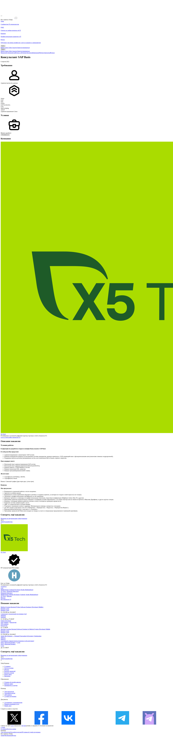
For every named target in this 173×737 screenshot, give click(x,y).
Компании (36, 53)
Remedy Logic (5, 608)
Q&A (5, 735)
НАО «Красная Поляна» (8, 642)
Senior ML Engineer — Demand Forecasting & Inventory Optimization (21, 636)
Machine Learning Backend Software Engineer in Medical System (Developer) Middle (25, 629)
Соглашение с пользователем (13, 702)
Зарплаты (47, 53)
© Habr (3, 727)
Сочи (18, 642)
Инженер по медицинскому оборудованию (14, 518)
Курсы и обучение (20, 53)
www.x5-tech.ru (5, 437)
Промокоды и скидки (10, 685)
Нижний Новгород (13, 591)
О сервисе (7, 666)
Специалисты (11, 53)
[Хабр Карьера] (8, 18)
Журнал (52, 53)
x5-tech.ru (3, 586)
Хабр (2, 735)
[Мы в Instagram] (95, 724)
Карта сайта (8, 674)
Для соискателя (9, 691)
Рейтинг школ (8, 684)
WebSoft (3, 615)
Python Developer (6, 621)
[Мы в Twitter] (14, 724)
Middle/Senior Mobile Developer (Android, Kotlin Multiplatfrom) (19, 594)
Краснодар (13, 622)
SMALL (3, 637)
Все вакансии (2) (15, 437)
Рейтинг (41, 53)
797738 (23, 725)
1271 (12, 725)
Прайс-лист (7, 706)
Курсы (14, 735)
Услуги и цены (8, 668)
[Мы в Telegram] (122, 724)
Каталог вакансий (9, 671)
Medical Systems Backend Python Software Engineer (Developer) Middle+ (22, 607)
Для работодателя (9, 693)
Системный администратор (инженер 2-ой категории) (17, 641)
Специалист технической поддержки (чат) (14, 614)
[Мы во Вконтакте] (68, 724)
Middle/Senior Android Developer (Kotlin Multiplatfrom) (17, 589)
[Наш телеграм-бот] (149, 724)
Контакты (7, 676)
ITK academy (5, 622)
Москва (9, 596)
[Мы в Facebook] (41, 724)
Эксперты (29, 53)
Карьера (9, 735)
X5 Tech (3, 434)
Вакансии (4, 53)
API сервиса (8, 695)
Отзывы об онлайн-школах (12, 682)
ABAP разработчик (7, 522)
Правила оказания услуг (11, 704)
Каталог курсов (9, 673)
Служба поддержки (10, 696)
